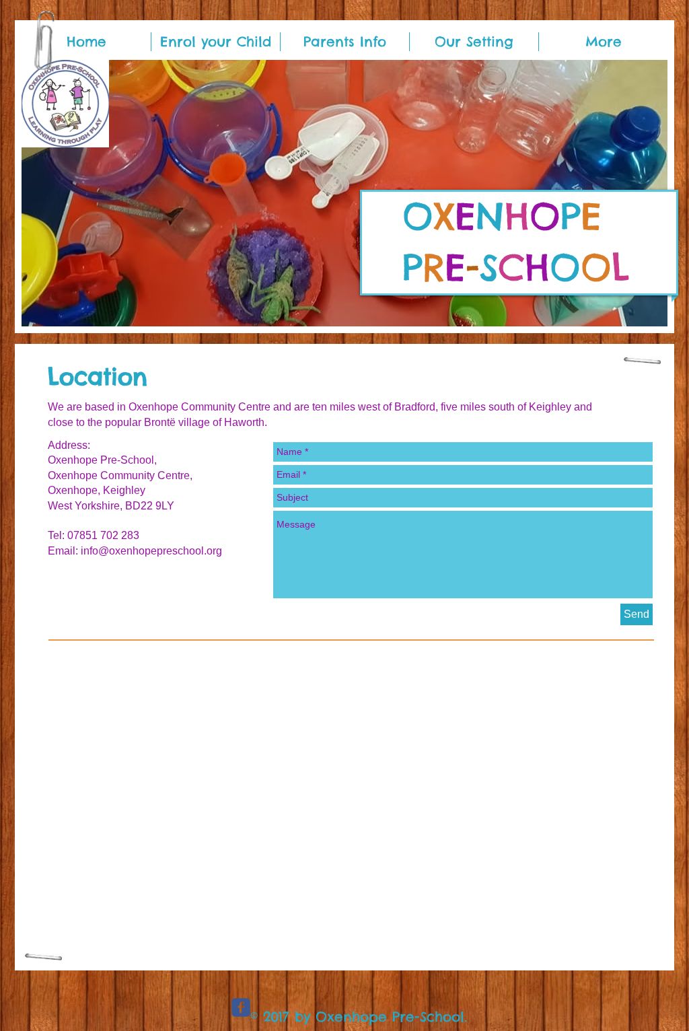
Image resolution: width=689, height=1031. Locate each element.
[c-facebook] (240, 1007)
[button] (344, 193)
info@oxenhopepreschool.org (151, 551)
